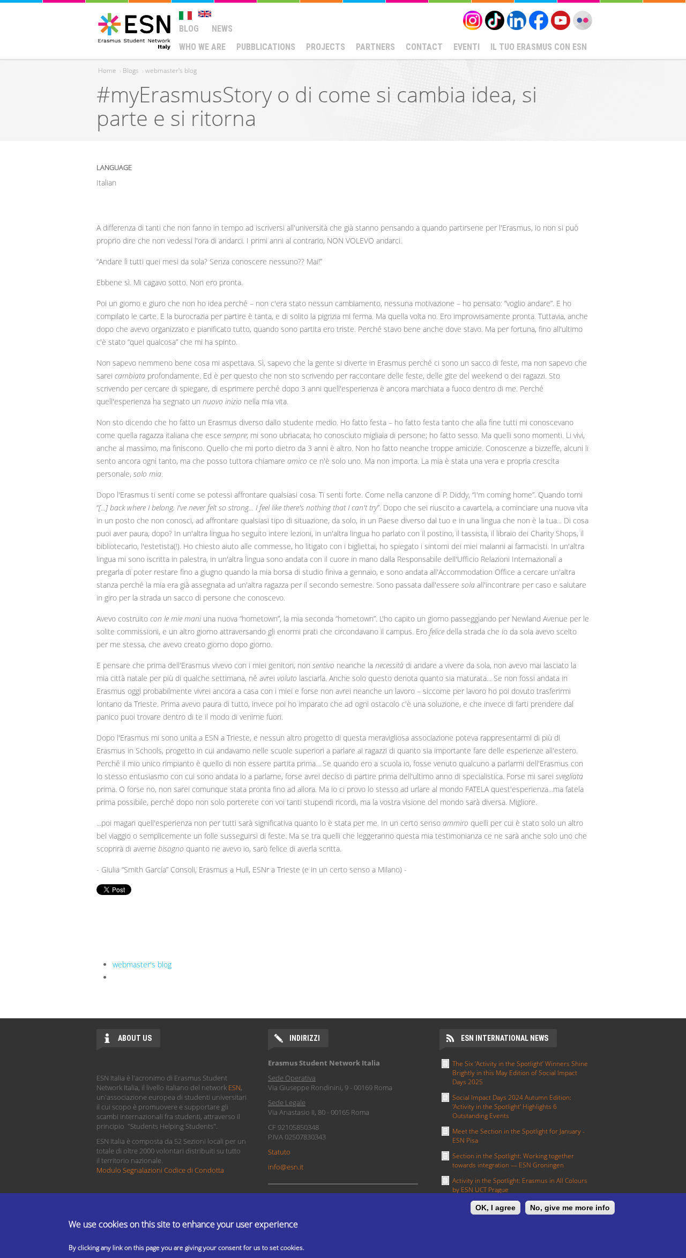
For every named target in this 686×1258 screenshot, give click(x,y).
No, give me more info (570, 1207)
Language (114, 167)
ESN (234, 1087)
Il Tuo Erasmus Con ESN (538, 47)
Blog (189, 29)
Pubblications (265, 47)
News (222, 29)
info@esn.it (285, 1167)
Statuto (279, 1152)
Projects (325, 47)
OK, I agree (495, 1207)
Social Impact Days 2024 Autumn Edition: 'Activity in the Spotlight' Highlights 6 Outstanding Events (511, 1106)
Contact (424, 47)
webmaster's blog (171, 70)
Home (107, 70)
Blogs (131, 70)
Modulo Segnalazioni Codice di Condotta (160, 1170)
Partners (375, 47)
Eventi (466, 47)
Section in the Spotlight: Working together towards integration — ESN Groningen (513, 1160)
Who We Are (202, 47)
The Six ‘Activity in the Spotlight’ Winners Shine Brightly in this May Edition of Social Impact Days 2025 (520, 1072)
